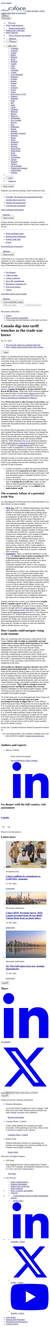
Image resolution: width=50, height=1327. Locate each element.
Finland (14, 83)
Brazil (13, 59)
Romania (14, 135)
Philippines (15, 127)
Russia (13, 138)
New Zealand (16, 120)
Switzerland (15, 157)
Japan (13, 105)
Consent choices (12, 1324)
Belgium (14, 57)
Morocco (14, 116)
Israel (13, 101)
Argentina (14, 48)
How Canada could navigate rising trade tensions (24, 347)
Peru (12, 125)
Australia (14, 51)
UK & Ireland (16, 166)
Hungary (14, 96)
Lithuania (14, 109)
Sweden (14, 155)
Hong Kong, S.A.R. (18, 94)
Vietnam (14, 172)
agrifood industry (29, 608)
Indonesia (14, 98)
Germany (14, 88)
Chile (13, 66)
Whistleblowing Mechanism (16, 1322)
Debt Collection (17, 1188)
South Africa (15, 149)
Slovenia (14, 146)
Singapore (14, 142)
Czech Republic (17, 75)
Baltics (13, 55)
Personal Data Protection (15, 1320)
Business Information (19, 1184)
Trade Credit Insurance (19, 1182)
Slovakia (14, 144)
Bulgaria (14, 61)
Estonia (13, 81)
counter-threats (23, 445)
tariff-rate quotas (19, 612)
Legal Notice (11, 1317)
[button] (10, 23)
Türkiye (14, 164)
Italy (12, 103)
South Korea (15, 151)
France (13, 85)
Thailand (14, 162)
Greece (13, 90)
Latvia (13, 107)
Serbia (13, 140)
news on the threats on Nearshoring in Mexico (18, 398)
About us (14, 1193)
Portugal (14, 131)
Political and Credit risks (20, 1186)
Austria (13, 53)
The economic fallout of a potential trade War (23, 345)
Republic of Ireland (18, 133)
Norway (14, 122)
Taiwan (13, 159)
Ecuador (14, 79)
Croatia (13, 72)
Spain (13, 153)
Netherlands (15, 118)
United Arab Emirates (19, 168)
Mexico (14, 114)
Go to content (6, 3)
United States (16, 170)
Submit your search (33, 305)
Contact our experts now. (34, 736)
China (13, 68)
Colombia (14, 70)
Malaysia (14, 112)
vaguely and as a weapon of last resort (20, 443)
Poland (13, 129)
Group (13, 92)
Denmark (14, 77)
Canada (14, 64)
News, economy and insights (22, 1191)
